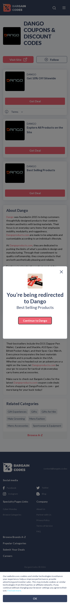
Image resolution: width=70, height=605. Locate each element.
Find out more (14, 590)
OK (35, 598)
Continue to (35, 320)
